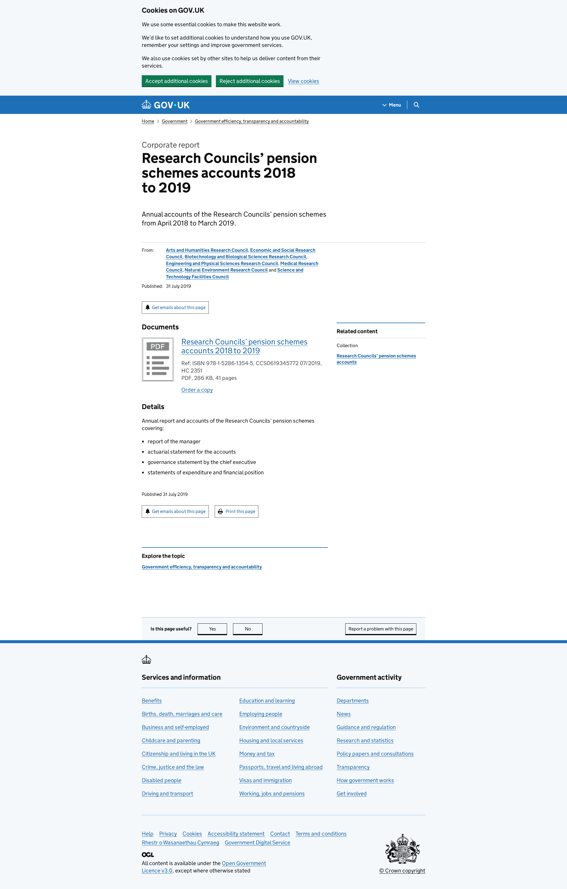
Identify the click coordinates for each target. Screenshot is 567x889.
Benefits (152, 700)
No (254, 629)
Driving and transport (167, 793)
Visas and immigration (265, 780)
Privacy (168, 833)
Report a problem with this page (380, 629)
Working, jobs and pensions (272, 793)
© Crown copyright (402, 870)
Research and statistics (365, 740)
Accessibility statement (236, 833)
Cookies (192, 833)
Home (148, 121)
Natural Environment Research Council (226, 270)
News (344, 713)
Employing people (260, 713)
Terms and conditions (321, 833)
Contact (280, 833)
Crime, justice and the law (173, 767)
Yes (218, 629)
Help (148, 833)
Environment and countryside (274, 727)
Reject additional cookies (249, 81)
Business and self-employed (175, 727)
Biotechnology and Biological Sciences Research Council (245, 256)
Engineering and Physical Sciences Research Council (222, 263)
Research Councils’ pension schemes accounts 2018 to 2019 (244, 346)
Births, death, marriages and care (182, 713)
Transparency (353, 767)
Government (175, 121)
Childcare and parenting (171, 740)
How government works (365, 780)
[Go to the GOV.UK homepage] (166, 104)
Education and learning (267, 700)
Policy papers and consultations (375, 753)
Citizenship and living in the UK (179, 753)
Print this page (240, 511)
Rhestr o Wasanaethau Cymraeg (180, 842)
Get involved (352, 793)
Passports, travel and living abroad (281, 767)
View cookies (303, 81)
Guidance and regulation (366, 727)
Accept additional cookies (176, 81)
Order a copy (197, 389)
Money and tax (257, 753)
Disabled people (161, 780)
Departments (353, 700)
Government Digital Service (257, 842)
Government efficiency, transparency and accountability (252, 121)
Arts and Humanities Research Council (207, 250)
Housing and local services (271, 740)
